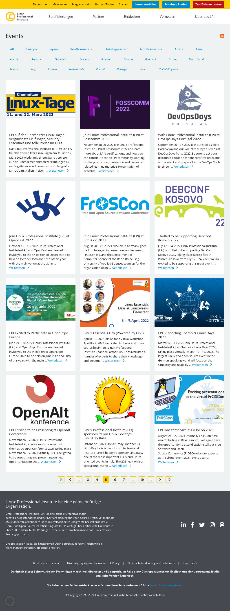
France (172, 59)
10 (142, 479)
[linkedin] (183, 524)
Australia (37, 59)
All (12, 49)
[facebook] (193, 524)
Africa (179, 49)
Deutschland (196, 59)
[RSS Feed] (222, 36)
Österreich (61, 59)
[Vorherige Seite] (70, 479)
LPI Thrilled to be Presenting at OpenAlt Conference (39, 432)
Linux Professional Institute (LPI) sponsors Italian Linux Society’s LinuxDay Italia (108, 434)
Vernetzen (167, 16)
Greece (14, 69)
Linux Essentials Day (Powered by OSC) (114, 333)
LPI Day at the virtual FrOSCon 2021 (186, 430)
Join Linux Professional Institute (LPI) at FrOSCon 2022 (114, 238)
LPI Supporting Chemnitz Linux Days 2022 (186, 335)
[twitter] (202, 524)
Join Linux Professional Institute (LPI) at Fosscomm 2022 (114, 137)
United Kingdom (168, 69)
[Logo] (19, 16)
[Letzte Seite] (169, 479)
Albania (14, 59)
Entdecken (132, 16)
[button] (10, 601)
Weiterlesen (56, 170)
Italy (33, 69)
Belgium (84, 59)
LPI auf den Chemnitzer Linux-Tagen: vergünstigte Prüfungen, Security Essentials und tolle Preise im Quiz (37, 139)
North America (151, 49)
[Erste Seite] (61, 479)
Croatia (128, 59)
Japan (53, 49)
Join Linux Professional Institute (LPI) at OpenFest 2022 (39, 238)
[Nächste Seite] (160, 479)
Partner (98, 16)
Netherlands (76, 69)
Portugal (122, 69)
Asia (199, 49)
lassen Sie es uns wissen (166, 585)
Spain (143, 69)
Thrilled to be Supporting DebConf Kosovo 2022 (184, 238)
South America (81, 49)
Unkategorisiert (116, 49)
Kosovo (52, 69)
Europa (31, 49)
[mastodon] (221, 524)
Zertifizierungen (61, 16)
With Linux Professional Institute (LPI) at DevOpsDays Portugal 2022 (188, 137)
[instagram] (212, 524)
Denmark (150, 59)
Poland (100, 69)
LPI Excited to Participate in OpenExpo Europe (38, 335)
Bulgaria (106, 59)
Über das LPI (205, 16)
